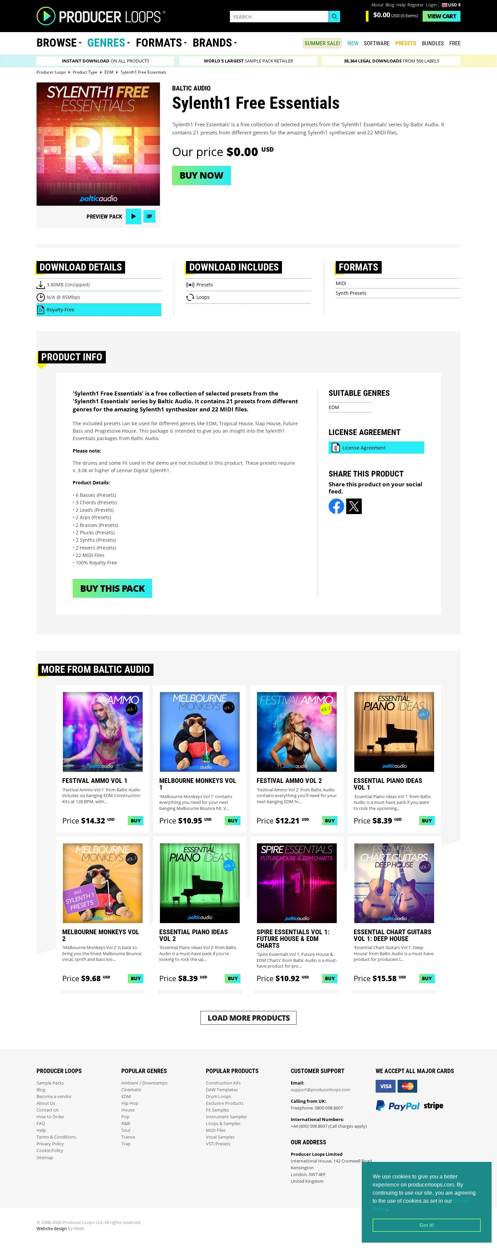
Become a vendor (54, 1096)
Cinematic (131, 1090)
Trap (126, 1144)
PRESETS (405, 43)
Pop (125, 1117)
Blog (389, 5)
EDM (334, 407)
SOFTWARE (376, 43)
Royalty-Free (60, 309)
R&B (125, 1123)
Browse (57, 42)
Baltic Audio (191, 88)
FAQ (41, 1123)
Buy (136, 820)
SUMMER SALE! (322, 43)
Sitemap (45, 1158)
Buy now (201, 175)
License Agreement (364, 447)
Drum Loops (218, 1096)
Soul (125, 1130)
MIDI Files (216, 1130)
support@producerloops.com (321, 1090)
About (377, 5)
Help (401, 5)
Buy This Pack (112, 588)
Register (415, 5)
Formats (159, 42)
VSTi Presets (218, 1144)
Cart (441, 16)
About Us (46, 1103)
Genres (106, 42)
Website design (52, 1228)
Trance (128, 1137)
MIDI (341, 283)
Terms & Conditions (56, 1137)
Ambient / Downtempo (144, 1083)
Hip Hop (129, 1103)
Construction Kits (223, 1083)
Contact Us (47, 1110)
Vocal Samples (220, 1137)
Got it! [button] (427, 1225)
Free (454, 43)
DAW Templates (222, 1090)
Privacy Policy (50, 1144)
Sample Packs (50, 1083)
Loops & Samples (223, 1123)
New (353, 43)
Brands (212, 42)
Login (431, 5)
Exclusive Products (224, 1103)
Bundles (433, 43)
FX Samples (217, 1110)
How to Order (50, 1117)
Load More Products (249, 1018)
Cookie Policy (50, 1150)
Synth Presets (351, 293)
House (128, 1110)
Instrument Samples (226, 1117)
